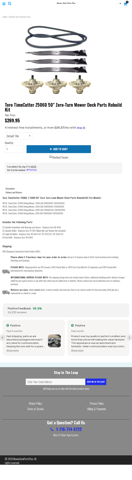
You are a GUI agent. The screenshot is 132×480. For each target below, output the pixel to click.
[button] (12, 350)
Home (4, 17)
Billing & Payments (96, 409)
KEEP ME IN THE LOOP (96, 381)
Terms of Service (35, 409)
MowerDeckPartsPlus (23, 459)
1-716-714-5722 (68, 429)
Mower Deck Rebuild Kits (19, 17)
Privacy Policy (97, 403)
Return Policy (35, 403)
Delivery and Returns (14, 192)
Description (10, 188)
